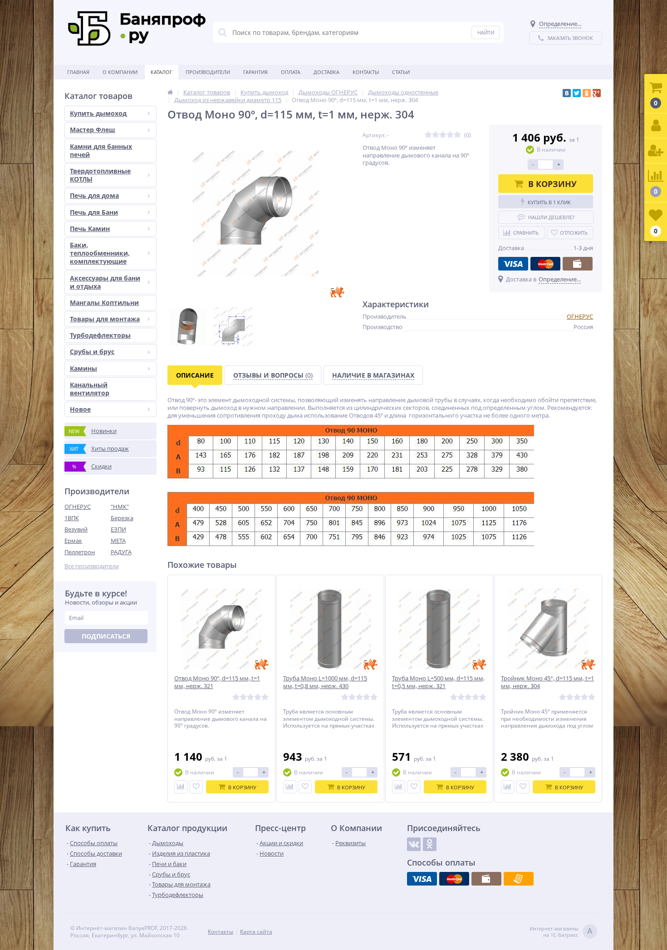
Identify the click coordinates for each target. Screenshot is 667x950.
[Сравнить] (180, 786)
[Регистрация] (655, 150)
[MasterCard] (545, 264)
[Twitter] (577, 93)
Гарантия (255, 72)
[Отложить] (196, 786)
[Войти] (655, 125)
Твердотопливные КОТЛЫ (100, 175)
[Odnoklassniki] (429, 844)
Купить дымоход (98, 113)
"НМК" (120, 506)
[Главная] (170, 92)
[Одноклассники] (587, 93)
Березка (122, 518)
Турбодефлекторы (100, 335)
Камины (83, 368)
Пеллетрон (79, 552)
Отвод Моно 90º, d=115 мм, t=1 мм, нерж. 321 (217, 682)
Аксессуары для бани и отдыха (105, 282)
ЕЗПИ (118, 529)
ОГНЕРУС (77, 506)
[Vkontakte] (414, 844)
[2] (435, 135)
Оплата (290, 72)
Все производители (91, 566)
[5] (457, 135)
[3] (442, 135)
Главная (78, 72)
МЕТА (118, 541)
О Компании (120, 72)
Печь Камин (90, 228)
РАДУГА (121, 552)
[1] (428, 135)
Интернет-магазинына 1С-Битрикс (561, 931)
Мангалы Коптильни (104, 302)
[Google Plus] (597, 93)
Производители (208, 72)
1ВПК (71, 518)
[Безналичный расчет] (519, 879)
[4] (450, 135)
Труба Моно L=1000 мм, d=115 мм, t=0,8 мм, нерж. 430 (325, 682)
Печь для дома (94, 195)
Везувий (76, 529)
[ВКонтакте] (567, 93)
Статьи (401, 72)
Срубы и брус (92, 351)
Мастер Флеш (92, 129)
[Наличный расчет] (578, 264)
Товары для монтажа (105, 319)
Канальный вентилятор (89, 388)
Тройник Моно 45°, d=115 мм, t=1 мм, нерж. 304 (547, 682)
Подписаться (106, 636)
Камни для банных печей (101, 150)
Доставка (326, 72)
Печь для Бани (94, 212)
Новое (80, 409)
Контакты (366, 72)
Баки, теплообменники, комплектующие (100, 253)
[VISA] (513, 264)
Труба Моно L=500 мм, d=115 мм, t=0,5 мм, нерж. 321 (438, 682)
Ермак (73, 541)
